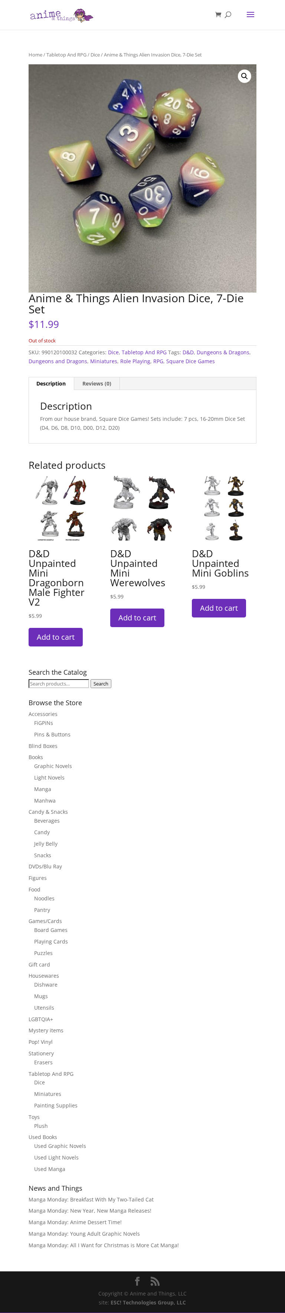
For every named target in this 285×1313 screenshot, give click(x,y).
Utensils (44, 1007)
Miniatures (103, 361)
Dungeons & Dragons (223, 352)
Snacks (42, 855)
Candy (42, 832)
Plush (41, 1125)
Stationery (41, 1053)
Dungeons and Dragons (58, 361)
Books (36, 757)
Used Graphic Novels (60, 1145)
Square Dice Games (190, 361)
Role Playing (135, 361)
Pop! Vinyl (41, 1041)
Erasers (43, 1062)
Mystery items (46, 1030)
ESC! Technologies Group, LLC (148, 1302)
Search (101, 683)
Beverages (47, 820)
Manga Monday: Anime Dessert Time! (75, 1222)
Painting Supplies (56, 1105)
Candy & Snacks (48, 811)
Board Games (51, 929)
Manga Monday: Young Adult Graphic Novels (84, 1233)
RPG (158, 361)
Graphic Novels (53, 766)
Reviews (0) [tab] (96, 383)
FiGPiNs (43, 722)
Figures (38, 877)
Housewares (44, 975)
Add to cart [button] (56, 637)
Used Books (43, 1137)
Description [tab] (51, 383)
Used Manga (49, 1168)
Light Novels (49, 777)
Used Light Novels (56, 1157)
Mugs (41, 996)
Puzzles (43, 952)
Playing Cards (51, 941)
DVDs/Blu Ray (45, 866)
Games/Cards (45, 921)
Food (34, 889)
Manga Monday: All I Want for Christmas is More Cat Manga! (104, 1245)
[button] (244, 76)
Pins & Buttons (52, 734)
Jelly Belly (46, 843)
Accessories (43, 713)
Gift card (39, 964)
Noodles (44, 898)
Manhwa (45, 800)
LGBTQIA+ (41, 1019)
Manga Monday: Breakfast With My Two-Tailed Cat (91, 1199)
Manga (42, 789)
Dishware (46, 984)
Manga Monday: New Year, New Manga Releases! (90, 1210)
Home (35, 54)
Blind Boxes (43, 745)
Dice (95, 54)
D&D (188, 352)
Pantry (42, 909)
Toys (34, 1116)
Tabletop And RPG (66, 54)
